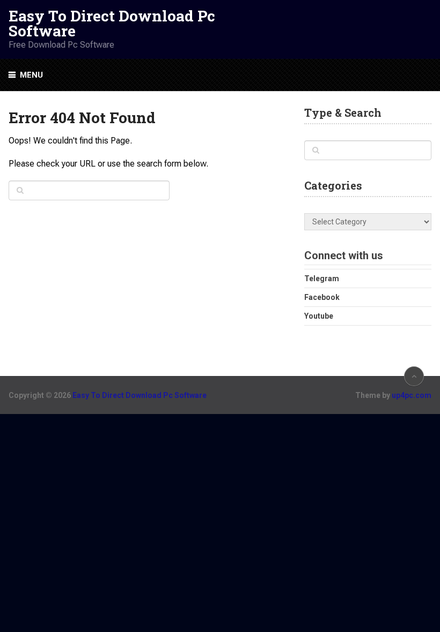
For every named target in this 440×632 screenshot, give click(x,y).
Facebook (322, 297)
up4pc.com (411, 395)
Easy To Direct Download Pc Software (112, 24)
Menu (31, 75)
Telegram (321, 278)
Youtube (318, 316)
